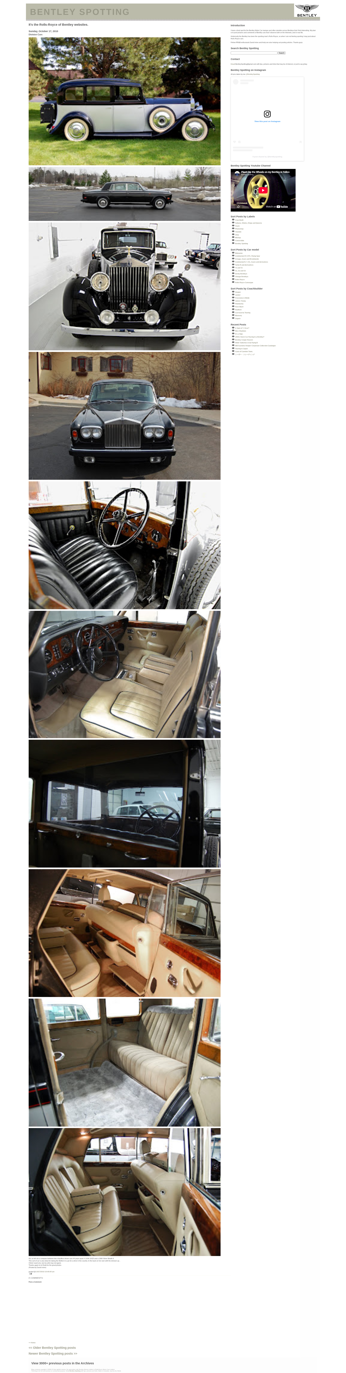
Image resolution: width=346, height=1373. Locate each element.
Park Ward (239, 307)
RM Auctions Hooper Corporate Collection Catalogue (255, 346)
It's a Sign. (239, 334)
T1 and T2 (239, 268)
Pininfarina (239, 304)
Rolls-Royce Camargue (244, 282)
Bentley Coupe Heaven (244, 340)
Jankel (237, 295)
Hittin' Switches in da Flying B (246, 343)
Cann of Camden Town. (244, 351)
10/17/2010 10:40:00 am (45, 1272)
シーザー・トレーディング (245, 354)
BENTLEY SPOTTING (80, 12)
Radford (238, 310)
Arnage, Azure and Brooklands (247, 259)
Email (233, 64)
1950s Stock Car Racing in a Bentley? (249, 337)
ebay (237, 235)
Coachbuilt (239, 220)
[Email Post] (130, 1274)
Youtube (238, 232)
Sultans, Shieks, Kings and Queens (248, 223)
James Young (240, 301)
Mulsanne (239, 253)
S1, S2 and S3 (240, 271)
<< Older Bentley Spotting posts (52, 1347)
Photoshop (239, 229)
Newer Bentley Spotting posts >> (53, 1353)
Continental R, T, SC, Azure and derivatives (251, 262)
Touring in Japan (241, 349)
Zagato (237, 318)
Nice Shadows (240, 331)
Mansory (238, 315)
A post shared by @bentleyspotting (267, 157)
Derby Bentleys (241, 274)
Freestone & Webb (242, 298)
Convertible (239, 240)
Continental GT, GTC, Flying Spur (247, 256)
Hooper (238, 292)
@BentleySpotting (253, 74)
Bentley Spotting (241, 243)
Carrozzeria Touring (242, 313)
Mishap (238, 237)
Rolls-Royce (240, 279)
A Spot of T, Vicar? (242, 328)
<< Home (32, 1343)
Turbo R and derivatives (244, 265)
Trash (237, 226)
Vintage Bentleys (241, 276)
